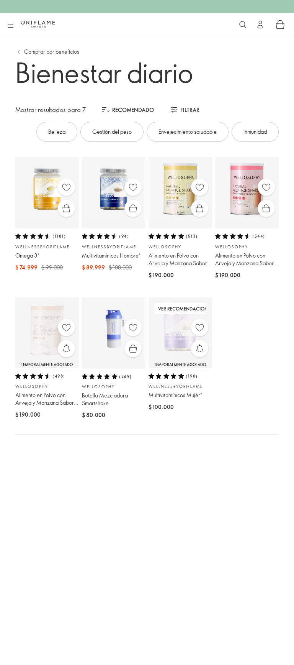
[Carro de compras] (280, 24)
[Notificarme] (66, 348)
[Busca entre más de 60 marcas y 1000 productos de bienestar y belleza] (242, 24)
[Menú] (10, 25)
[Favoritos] (66, 187)
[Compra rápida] (66, 208)
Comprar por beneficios (51, 51)
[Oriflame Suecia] (38, 24)
